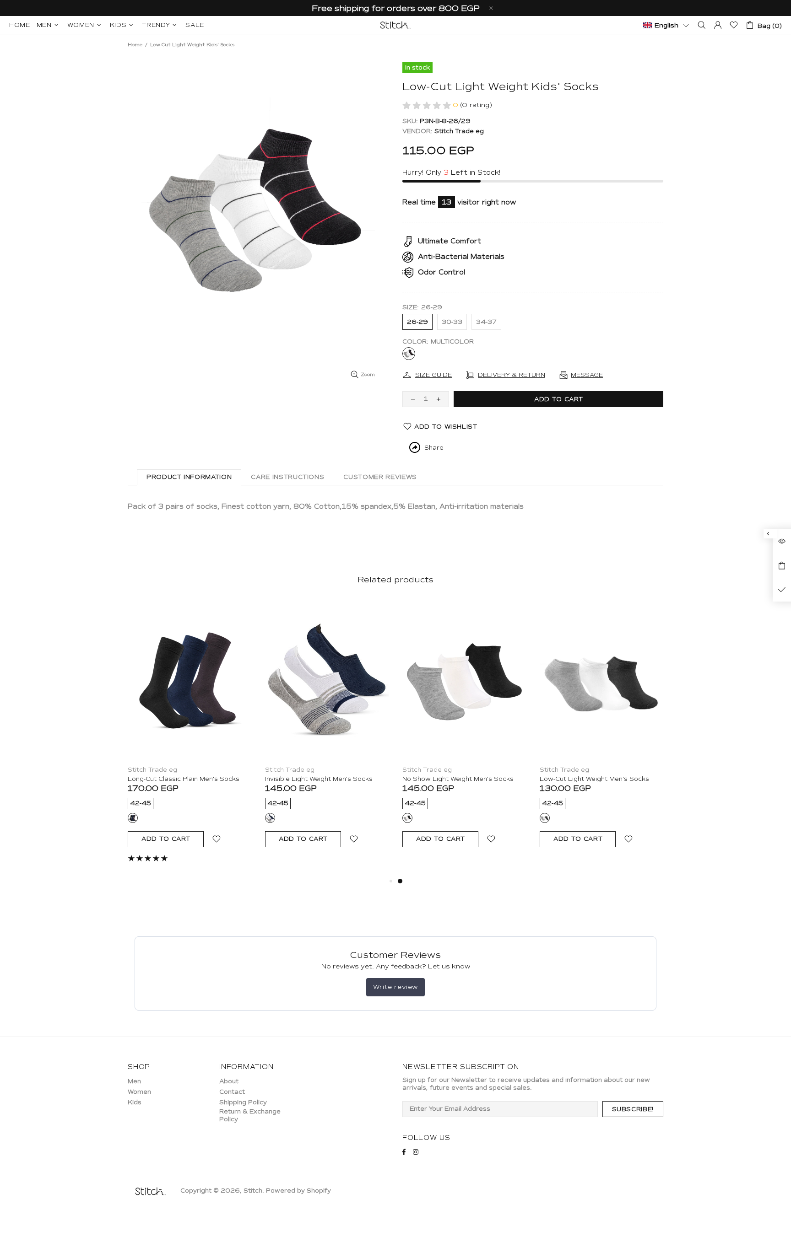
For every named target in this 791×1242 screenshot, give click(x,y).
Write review (395, 987)
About (228, 1081)
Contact (232, 1092)
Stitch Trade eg (459, 131)
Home (135, 45)
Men (134, 1081)
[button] (666, 25)
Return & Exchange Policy (250, 1115)
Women (139, 1092)
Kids (134, 1102)
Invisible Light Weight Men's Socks (319, 779)
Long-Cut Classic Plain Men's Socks (183, 779)
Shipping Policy (243, 1102)
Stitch (395, 25)
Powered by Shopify (298, 1190)
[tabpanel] (189, 733)
